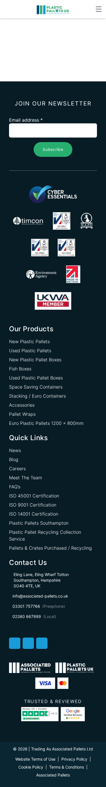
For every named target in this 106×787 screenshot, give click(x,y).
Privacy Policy (74, 759)
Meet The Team (25, 477)
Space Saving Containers (35, 387)
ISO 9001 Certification (32, 505)
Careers (17, 468)
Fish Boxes (20, 369)
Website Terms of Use (35, 759)
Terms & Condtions (66, 767)
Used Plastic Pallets (30, 350)
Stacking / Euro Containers (37, 396)
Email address (26, 120)
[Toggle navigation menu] (98, 9)
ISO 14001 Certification (33, 514)
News (15, 450)
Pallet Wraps (22, 414)
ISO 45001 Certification (34, 496)
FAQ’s (14, 486)
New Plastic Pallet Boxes (35, 359)
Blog (13, 459)
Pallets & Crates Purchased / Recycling (50, 548)
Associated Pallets (53, 775)
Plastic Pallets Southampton (38, 523)
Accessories (21, 405)
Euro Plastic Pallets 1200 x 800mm (46, 423)
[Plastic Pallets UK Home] (53, 9)
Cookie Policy (30, 767)
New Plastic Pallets (29, 341)
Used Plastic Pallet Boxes (36, 378)
